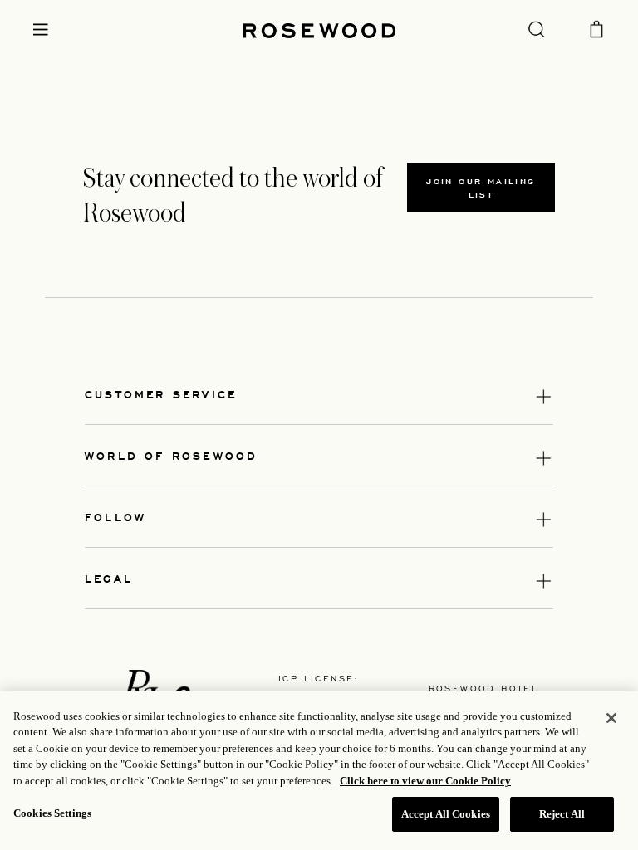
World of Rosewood (171, 455)
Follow (115, 517)
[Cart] (596, 27)
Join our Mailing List (480, 187)
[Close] (611, 718)
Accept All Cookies (445, 814)
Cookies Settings (52, 813)
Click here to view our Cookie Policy (425, 780)
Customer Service (161, 394)
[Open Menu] (40, 29)
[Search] (536, 28)
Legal (109, 578)
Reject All (562, 814)
